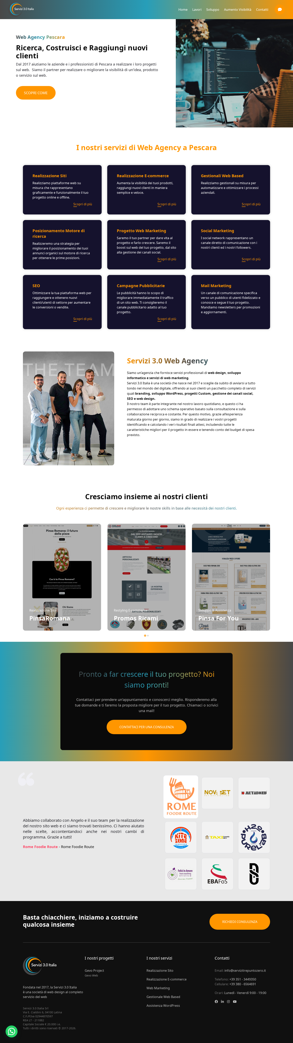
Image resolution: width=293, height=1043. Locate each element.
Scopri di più (82, 204)
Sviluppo (212, 9)
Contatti (262, 9)
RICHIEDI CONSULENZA (239, 922)
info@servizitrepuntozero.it (245, 970)
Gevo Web (91, 975)
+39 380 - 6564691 (242, 984)
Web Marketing (158, 988)
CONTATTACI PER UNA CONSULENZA (146, 727)
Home (183, 9)
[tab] (145, 635)
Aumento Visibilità (237, 9)
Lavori (197, 9)
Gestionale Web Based (163, 997)
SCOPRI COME (36, 92)
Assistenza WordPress (163, 1005)
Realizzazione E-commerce (166, 979)
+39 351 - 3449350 (242, 979)
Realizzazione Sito (159, 970)
